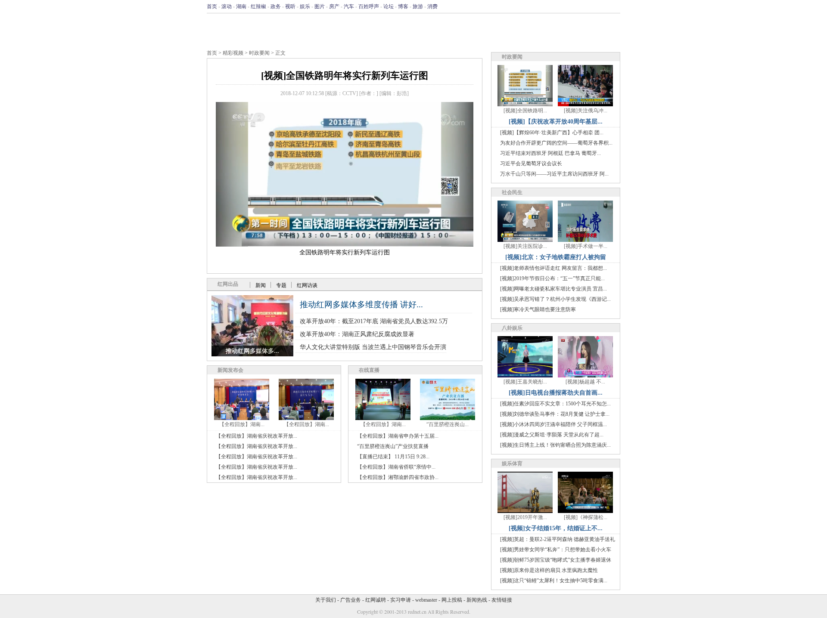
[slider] (344, 231)
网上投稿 (451, 600)
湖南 (241, 6)
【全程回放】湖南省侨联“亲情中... (396, 467)
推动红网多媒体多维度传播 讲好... (361, 304)
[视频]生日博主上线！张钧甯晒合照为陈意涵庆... (555, 445)
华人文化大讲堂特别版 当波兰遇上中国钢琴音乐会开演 (373, 347)
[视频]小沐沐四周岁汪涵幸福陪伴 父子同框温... (553, 424)
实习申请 (400, 600)
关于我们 (325, 600)
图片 (319, 6)
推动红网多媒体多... (252, 351)
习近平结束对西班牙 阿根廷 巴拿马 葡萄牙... (550, 153)
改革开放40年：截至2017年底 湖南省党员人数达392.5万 (374, 321)
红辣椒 (258, 6)
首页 (212, 6)
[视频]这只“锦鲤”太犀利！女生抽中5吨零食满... (553, 581)
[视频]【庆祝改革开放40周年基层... (556, 121)
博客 (403, 6)
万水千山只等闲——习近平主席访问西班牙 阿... (554, 174)
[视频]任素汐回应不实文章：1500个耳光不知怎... (555, 404)
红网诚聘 (375, 600)
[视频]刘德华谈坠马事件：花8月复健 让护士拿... (554, 414)
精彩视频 (233, 53)
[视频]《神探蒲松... (585, 517)
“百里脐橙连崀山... (447, 424)
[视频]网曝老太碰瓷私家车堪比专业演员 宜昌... (553, 289)
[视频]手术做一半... (585, 246)
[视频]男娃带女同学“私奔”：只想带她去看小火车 (555, 550)
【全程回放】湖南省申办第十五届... (397, 436)
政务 (275, 6)
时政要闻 (259, 53)
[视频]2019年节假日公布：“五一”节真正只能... (552, 278)
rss (614, 6)
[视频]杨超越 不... (585, 382)
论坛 (388, 6)
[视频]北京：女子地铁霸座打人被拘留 (555, 257)
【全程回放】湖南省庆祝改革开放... (256, 436)
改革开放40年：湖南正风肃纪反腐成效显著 (357, 334)
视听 (290, 6)
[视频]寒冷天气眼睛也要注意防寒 (538, 309)
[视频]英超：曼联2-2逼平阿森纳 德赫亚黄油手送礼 (557, 539)
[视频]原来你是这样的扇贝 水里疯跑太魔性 (549, 570)
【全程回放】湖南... (241, 424)
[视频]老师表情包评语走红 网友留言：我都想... (553, 268)
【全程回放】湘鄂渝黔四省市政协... (397, 477)
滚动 (226, 6)
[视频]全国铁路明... (525, 111)
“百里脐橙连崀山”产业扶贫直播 (393, 446)
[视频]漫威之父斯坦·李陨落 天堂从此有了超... (551, 435)
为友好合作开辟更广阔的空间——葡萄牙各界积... (556, 143)
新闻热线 (476, 600)
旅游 (418, 6)
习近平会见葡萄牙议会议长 (531, 164)
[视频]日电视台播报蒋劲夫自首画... (556, 392)
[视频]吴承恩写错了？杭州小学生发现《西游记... (555, 299)
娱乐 (305, 6)
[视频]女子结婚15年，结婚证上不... (556, 528)
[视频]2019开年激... (525, 517)
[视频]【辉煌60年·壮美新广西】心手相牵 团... (551, 133)
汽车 (349, 6)
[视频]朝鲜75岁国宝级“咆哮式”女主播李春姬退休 (555, 560)
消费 (432, 6)
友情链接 (501, 600)
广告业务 (350, 600)
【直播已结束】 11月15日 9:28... (393, 457)
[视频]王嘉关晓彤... (525, 382)
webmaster (426, 600)
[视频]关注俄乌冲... (585, 111)
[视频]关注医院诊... (525, 246)
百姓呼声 (368, 6)
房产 (334, 6)
